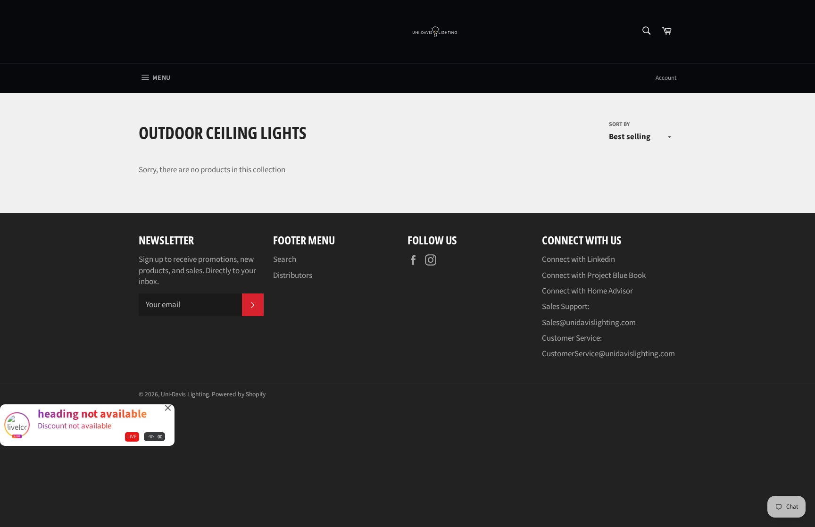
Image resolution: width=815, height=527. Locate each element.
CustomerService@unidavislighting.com (608, 354)
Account (666, 78)
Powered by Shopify (239, 394)
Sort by (619, 124)
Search (284, 259)
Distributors (292, 275)
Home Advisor (610, 291)
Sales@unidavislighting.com (589, 322)
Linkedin (601, 259)
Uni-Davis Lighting (185, 394)
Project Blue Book (616, 275)
